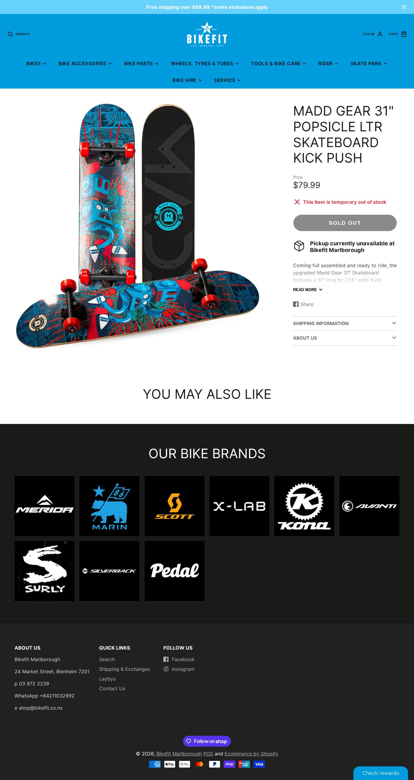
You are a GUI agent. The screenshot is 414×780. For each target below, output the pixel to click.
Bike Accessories (82, 63)
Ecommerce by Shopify (251, 754)
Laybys (107, 679)
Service (224, 80)
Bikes (33, 63)
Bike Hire (184, 80)
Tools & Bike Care (276, 63)
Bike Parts (138, 63)
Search (107, 659)
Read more (305, 289)
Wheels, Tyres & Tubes (202, 63)
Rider (325, 63)
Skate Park (366, 63)
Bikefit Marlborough (179, 754)
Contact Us (112, 688)
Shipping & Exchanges (124, 669)
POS (208, 754)
